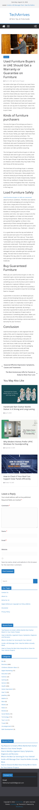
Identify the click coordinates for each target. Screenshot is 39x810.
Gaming (4, 680)
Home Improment (7, 689)
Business (6, 57)
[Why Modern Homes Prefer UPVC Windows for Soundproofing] (19, 421)
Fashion (4, 677)
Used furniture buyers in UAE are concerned (17, 197)
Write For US (5, 600)
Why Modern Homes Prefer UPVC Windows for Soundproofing (18, 442)
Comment (6, 506)
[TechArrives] (4, 26)
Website (4, 549)
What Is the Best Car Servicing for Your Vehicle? (17, 640)
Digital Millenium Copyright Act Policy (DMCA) (16, 604)
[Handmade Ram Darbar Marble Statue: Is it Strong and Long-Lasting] (19, 386)
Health (4, 686)
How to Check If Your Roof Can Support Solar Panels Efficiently (17, 477)
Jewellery (4, 695)
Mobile (4, 698)
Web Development (7, 729)
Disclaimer (5, 608)
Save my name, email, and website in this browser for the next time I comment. (19, 563)
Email (4, 540)
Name (4, 531)
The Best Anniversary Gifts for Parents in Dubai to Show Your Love (20, 373)
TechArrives (19, 14)
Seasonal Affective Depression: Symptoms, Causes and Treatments (19, 366)
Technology (5, 717)
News (3, 708)
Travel (3, 723)
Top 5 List (5, 720)
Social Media (6, 714)
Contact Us (5, 592)
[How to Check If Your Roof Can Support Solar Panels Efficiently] (19, 456)
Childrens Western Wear (9, 667)
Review (4, 711)
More (3, 701)
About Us (4, 596)
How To (4, 692)
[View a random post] (35, 26)
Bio (3, 661)
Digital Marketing (7, 670)
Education (5, 674)
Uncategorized (6, 726)
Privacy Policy (6, 612)
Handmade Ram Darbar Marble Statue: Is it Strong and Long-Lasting (19, 407)
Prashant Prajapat (19, 81)
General (4, 683)
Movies (4, 704)
